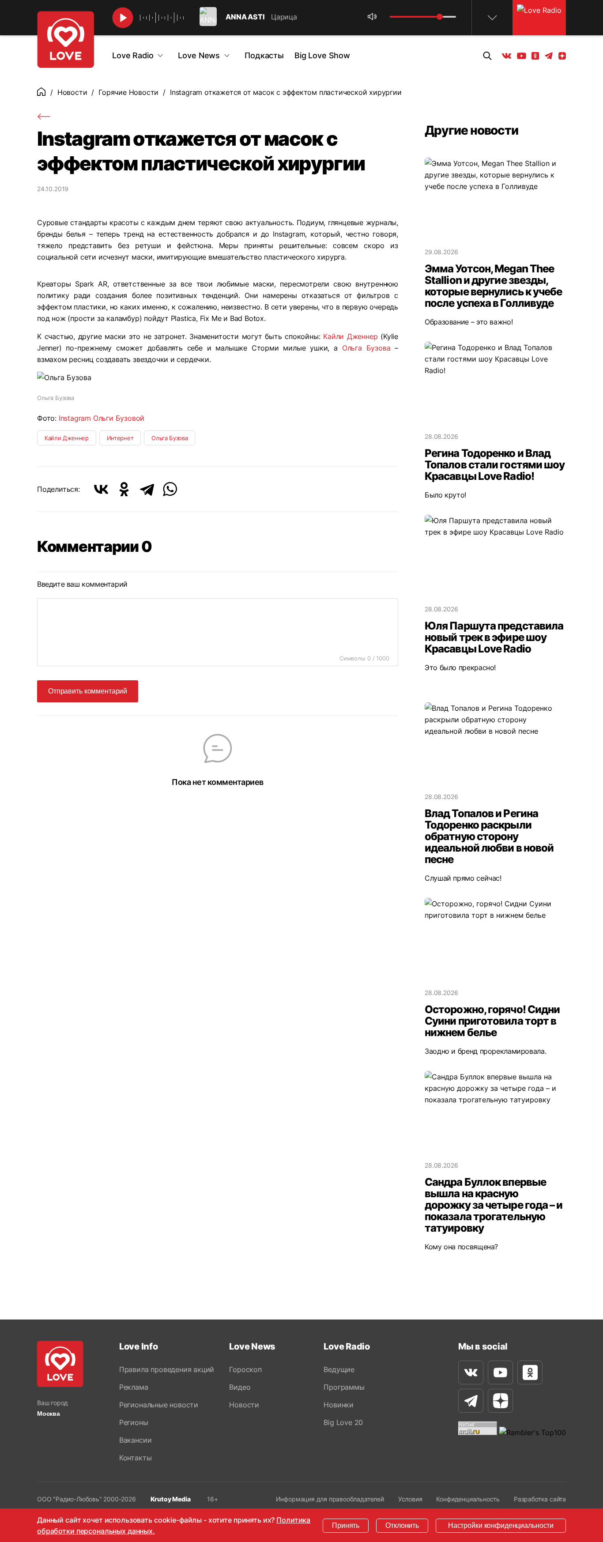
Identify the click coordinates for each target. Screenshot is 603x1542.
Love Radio (132, 55)
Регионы (133, 1422)
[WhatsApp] (170, 489)
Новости (72, 92)
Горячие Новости (128, 92)
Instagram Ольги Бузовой (101, 418)
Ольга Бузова (366, 347)
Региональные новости (158, 1404)
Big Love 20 (343, 1422)
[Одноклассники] (124, 489)
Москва (48, 1413)
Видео (239, 1387)
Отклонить (402, 1525)
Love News (199, 55)
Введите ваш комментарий (82, 584)
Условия (410, 1499)
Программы (344, 1387)
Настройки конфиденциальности (501, 1525)
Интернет (120, 437)
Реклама (133, 1387)
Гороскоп (245, 1369)
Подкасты (264, 55)
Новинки (339, 1404)
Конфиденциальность (468, 1499)
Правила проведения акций (166, 1369)
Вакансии (135, 1440)
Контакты (135, 1457)
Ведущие (339, 1369)
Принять (345, 1525)
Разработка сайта (540, 1499)
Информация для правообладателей (330, 1499)
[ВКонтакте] (101, 489)
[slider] (440, 17)
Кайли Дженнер (350, 336)
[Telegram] (147, 489)
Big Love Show (322, 55)
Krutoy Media (171, 1499)
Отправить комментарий (87, 691)
